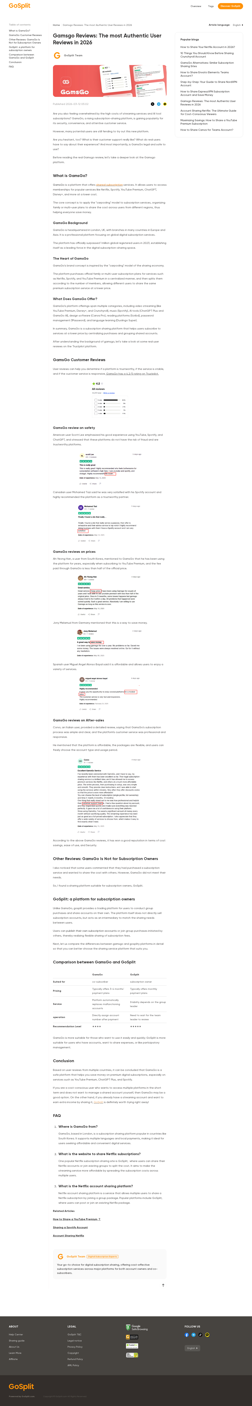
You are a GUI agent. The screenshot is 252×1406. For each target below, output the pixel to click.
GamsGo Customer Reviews (25, 35)
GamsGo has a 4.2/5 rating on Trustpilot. (132, 373)
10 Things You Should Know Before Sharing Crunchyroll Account (207, 55)
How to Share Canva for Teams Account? (207, 129)
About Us (14, 1346)
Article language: (219, 24)
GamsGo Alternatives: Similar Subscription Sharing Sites (207, 64)
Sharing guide (17, 1340)
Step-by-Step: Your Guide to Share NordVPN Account (209, 83)
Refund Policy (75, 1359)
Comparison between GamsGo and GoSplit (21, 56)
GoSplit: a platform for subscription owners (22, 49)
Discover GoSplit (230, 6)
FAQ (11, 66)
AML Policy (73, 1365)
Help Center (16, 1334)
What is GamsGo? (19, 30)
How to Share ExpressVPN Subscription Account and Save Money (205, 93)
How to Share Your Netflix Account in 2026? (208, 47)
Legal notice (75, 1340)
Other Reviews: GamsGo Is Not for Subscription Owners (25, 41)
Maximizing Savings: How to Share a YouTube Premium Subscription (209, 122)
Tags (211, 6)
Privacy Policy (75, 1346)
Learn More (15, 1353)
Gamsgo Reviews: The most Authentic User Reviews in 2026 (208, 102)
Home (56, 25)
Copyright (73, 1353)
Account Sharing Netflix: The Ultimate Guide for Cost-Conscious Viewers (208, 112)
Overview (196, 6)
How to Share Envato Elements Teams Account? (205, 74)
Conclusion (15, 62)
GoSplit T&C (74, 1334)
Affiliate (13, 1359)
